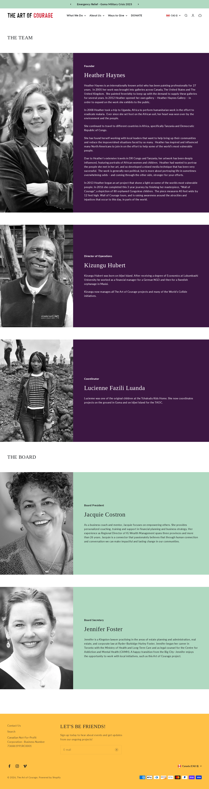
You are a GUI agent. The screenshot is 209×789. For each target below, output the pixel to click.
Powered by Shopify (50, 777)
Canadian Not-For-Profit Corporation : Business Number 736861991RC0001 (26, 741)
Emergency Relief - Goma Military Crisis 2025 (104, 4)
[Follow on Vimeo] (25, 766)
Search (11, 731)
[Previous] (70, 4)
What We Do (75, 15)
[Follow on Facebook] (9, 766)
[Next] (138, 4)
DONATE (136, 15)
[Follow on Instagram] (17, 766)
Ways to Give (116, 15)
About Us (95, 15)
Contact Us (14, 725)
